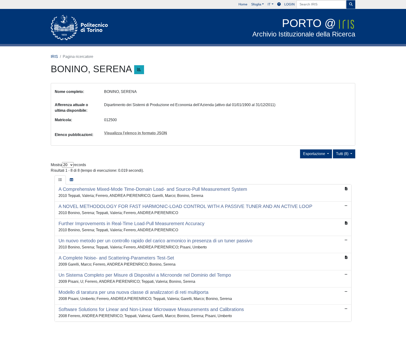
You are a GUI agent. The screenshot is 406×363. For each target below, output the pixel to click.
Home (242, 4)
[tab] (60, 180)
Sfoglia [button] (256, 4)
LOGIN (289, 4)
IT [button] (269, 4)
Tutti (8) (342, 154)
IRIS (54, 57)
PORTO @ (303, 27)
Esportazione (314, 154)
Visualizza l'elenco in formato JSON (135, 133)
